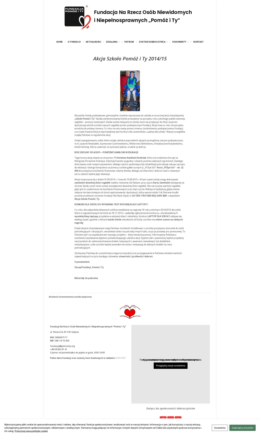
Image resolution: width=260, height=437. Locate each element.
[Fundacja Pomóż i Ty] (130, 17)
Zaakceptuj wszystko (242, 427)
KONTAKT (120, 358)
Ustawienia (219, 427)
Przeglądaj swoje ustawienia (170, 365)
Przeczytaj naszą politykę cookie (31, 431)
